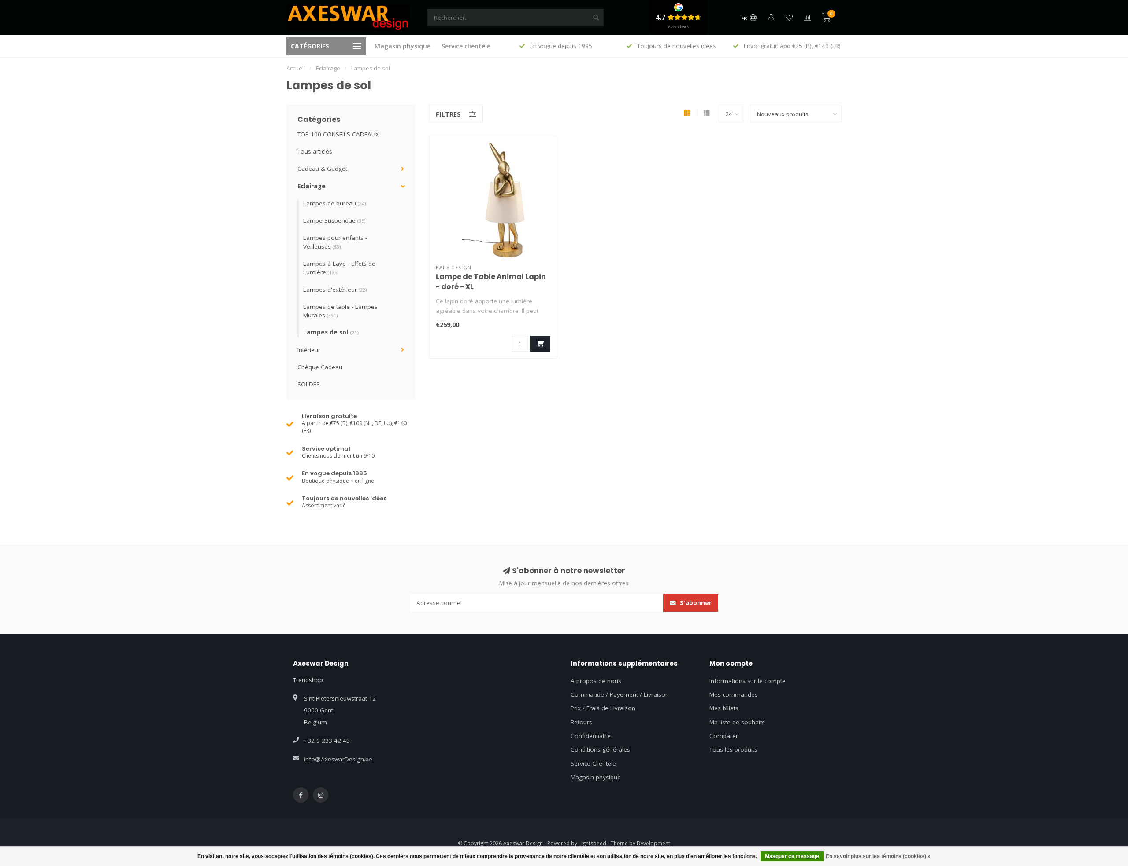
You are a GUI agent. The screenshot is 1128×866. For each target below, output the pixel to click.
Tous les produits (733, 749)
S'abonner (695, 603)
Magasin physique (402, 46)
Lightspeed (592, 843)
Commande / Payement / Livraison (620, 694)
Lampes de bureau (334, 203)
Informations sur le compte (747, 681)
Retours (581, 722)
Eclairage (311, 186)
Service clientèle (466, 46)
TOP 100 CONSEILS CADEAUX (338, 134)
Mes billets (723, 708)
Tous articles (314, 151)
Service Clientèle (593, 763)
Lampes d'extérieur (335, 290)
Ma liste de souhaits (737, 722)
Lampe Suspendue (334, 220)
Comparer (723, 736)
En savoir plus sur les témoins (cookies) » (878, 856)
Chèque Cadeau (319, 367)
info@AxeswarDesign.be (338, 759)
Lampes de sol (331, 332)
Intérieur (308, 350)
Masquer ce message (792, 856)
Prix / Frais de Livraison (603, 708)
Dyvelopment (653, 843)
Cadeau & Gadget (322, 168)
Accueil (295, 68)
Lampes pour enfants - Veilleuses (335, 242)
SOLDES (308, 384)
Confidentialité (591, 736)
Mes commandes (733, 694)
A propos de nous (596, 681)
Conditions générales (600, 749)
